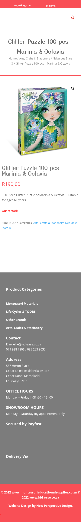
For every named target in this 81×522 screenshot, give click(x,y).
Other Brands (16, 320)
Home (13, 58)
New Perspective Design (54, 506)
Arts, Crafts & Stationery (34, 58)
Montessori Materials (22, 304)
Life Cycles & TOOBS (21, 312)
